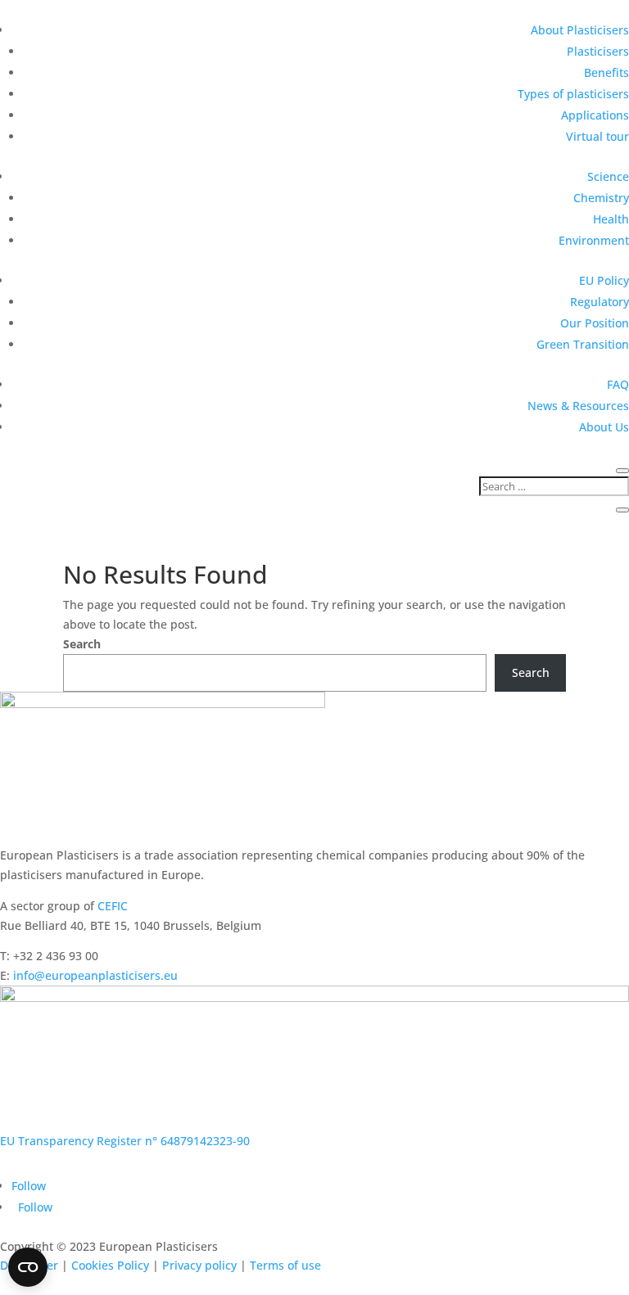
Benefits (606, 72)
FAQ (618, 384)
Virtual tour (597, 136)
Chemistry (601, 197)
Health (611, 219)
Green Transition (582, 344)
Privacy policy (199, 1265)
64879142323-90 (203, 1140)
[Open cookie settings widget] (28, 1267)
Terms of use (285, 1265)
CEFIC (112, 906)
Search (82, 644)
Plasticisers (598, 51)
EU (7, 1140)
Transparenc (51, 1140)
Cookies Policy (110, 1265)
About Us (604, 427)
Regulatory (599, 301)
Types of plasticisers (573, 94)
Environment (594, 240)
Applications (595, 115)
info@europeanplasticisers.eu (95, 975)
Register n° (125, 1140)
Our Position (594, 323)
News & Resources (578, 405)
